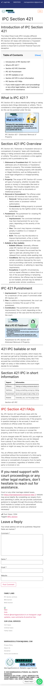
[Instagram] (22, 6)
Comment (5, 533)
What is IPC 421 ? (12, 65)
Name (4, 559)
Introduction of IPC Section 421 (18, 62)
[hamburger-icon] (40, 11)
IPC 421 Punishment (13, 72)
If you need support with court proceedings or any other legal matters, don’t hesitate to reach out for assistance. (23, 87)
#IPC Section (12, 517)
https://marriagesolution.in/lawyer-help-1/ (20, 495)
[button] (39, 681)
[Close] (38, 55)
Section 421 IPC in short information (20, 78)
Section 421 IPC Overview (16, 68)
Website (4, 575)
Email (4, 567)
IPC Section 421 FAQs (14, 81)
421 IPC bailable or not (14, 75)
